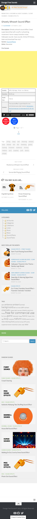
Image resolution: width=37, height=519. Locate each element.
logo (3, 319)
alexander (6, 25)
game (9, 315)
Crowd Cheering (7, 381)
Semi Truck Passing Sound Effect (21, 251)
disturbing (24, 141)
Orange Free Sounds (9, 2)
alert (3, 305)
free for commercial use (19, 313)
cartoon (26, 307)
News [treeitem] (8, 233)
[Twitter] (34, 210)
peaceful (28, 319)
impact (29, 316)
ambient (16, 304)
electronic (30, 310)
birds (19, 307)
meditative (11, 319)
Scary (13, 322)
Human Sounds (6, 450)
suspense (15, 150)
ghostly (30, 144)
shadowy (4, 150)
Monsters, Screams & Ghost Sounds (14, 13)
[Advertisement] (18, 69)
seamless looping (19, 322)
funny (5, 316)
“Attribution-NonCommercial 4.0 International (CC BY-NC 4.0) (21, 108)
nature (17, 318)
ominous (26, 147)
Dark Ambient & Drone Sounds (20, 273)
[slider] (31, 115)
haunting (4, 147)
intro (33, 316)
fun (2, 316)
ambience (8, 305)
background (7, 307)
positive (32, 319)
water (22, 324)
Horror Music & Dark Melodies (20, 259)
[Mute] (27, 115)
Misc (3, 402)
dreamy (24, 310)
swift (21, 150)
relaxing (7, 322)
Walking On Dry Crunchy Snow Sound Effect (15, 452)
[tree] (18, 229)
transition (15, 325)
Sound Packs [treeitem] (11, 238)
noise (24, 319)
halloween (16, 316)
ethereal (9, 144)
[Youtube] (27, 210)
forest (3, 313)
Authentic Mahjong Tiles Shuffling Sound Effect (17, 405)
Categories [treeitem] (10, 223)
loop (6, 318)
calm (22, 307)
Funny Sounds (6, 378)
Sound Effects (13, 16)
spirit (10, 150)
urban (19, 324)
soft (24, 322)
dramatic (31, 141)
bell (14, 307)
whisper (4, 153)
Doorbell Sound (7, 426)
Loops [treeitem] (9, 228)
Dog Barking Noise (7, 194)
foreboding (23, 144)
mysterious (19, 147)
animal (22, 305)
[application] (18, 115)
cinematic (6, 310)
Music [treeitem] (9, 230)
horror (24, 316)
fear (18, 144)
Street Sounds (26, 249)
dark (18, 141)
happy (20, 316)
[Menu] (34, 2)
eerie (3, 144)
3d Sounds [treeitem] (10, 221)
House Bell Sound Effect (9, 429)
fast (14, 144)
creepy (14, 141)
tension (27, 150)
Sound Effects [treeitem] (11, 235)
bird (17, 307)
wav (26, 324)
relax (3, 322)
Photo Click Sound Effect (9, 476)
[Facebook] (31, 210)
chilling (8, 141)
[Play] (4, 115)
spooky (28, 322)
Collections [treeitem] (10, 225)
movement (11, 147)
